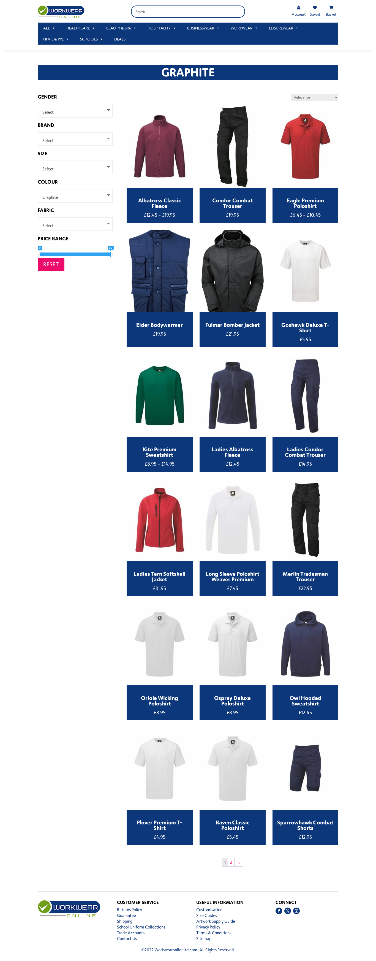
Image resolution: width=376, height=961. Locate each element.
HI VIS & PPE (53, 39)
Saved (315, 14)
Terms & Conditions (213, 932)
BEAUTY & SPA (118, 28)
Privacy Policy (208, 927)
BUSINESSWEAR (200, 28)
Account (298, 14)
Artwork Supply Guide (215, 921)
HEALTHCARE (78, 28)
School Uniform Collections (141, 927)
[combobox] (75, 111)
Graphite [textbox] (50, 197)
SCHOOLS (89, 39)
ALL (46, 28)
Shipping (124, 921)
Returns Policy (129, 909)
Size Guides (206, 915)
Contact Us (127, 938)
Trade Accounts (131, 932)
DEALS (120, 39)
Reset (51, 264)
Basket (331, 14)
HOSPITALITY (159, 28)
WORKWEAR (241, 28)
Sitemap (203, 938)
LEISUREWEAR (281, 28)
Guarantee (126, 915)
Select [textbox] (48, 112)
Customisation (209, 909)
